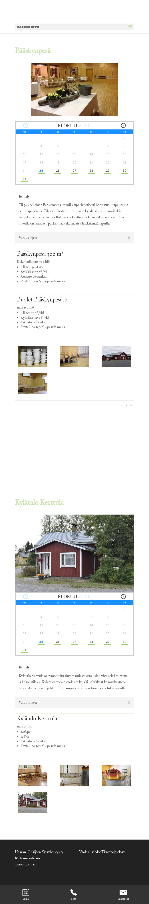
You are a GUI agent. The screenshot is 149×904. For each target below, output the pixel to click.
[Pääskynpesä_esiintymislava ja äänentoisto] (32, 393)
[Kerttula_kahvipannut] (116, 784)
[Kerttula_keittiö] (74, 784)
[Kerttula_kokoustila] (32, 784)
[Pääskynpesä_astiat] (32, 365)
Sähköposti (123, 899)
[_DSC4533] (32, 812)
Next (129, 405)
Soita (73, 899)
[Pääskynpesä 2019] (116, 365)
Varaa (26, 899)
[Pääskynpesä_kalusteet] (74, 365)
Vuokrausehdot (90, 852)
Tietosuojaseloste (113, 852)
